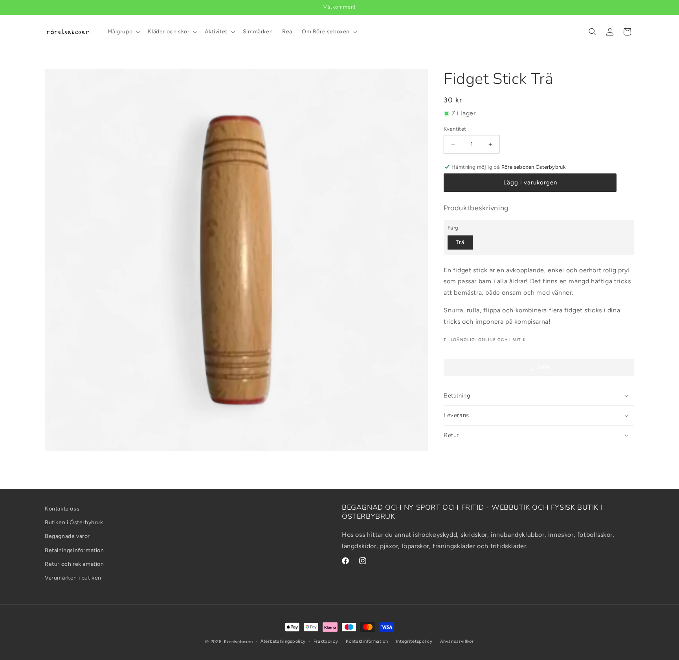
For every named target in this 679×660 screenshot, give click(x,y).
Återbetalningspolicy (283, 641)
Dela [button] (543, 367)
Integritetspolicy (414, 641)
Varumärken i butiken (73, 577)
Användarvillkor (457, 641)
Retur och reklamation (74, 564)
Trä (460, 242)
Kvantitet (455, 129)
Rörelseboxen (238, 641)
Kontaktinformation (367, 641)
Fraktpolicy (326, 641)
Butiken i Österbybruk (74, 522)
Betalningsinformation (74, 550)
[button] (123, 32)
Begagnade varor (67, 536)
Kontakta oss (62, 508)
